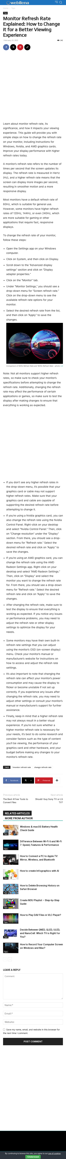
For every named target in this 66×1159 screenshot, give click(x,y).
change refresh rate (42, 767)
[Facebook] (6, 47)
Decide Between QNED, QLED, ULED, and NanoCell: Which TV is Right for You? (40, 933)
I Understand (33, 1157)
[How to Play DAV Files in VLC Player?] (10, 918)
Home (5, 8)
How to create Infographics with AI (39, 870)
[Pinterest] (20, 47)
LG (62, 366)
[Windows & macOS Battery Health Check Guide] (10, 830)
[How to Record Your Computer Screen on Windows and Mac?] (10, 948)
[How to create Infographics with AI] (10, 874)
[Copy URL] (27, 47)
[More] (57, 780)
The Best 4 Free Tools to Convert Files (15, 801)
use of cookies (54, 1153)
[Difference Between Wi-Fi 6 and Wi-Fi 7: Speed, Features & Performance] (10, 845)
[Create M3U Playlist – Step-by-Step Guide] (10, 904)
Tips (13, 8)
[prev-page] (5, 959)
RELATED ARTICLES (17, 813)
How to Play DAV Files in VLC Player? (40, 915)
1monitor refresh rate (21, 767)
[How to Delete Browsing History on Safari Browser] (10, 889)
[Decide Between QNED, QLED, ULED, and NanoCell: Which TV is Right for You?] (10, 933)
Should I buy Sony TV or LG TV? (49, 801)
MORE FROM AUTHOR (19, 818)
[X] (13, 47)
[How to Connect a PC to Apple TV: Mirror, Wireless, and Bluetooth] (10, 859)
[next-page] (10, 959)
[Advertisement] (33, 87)
